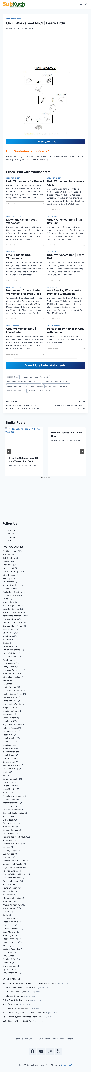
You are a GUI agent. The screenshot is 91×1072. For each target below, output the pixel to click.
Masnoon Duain (10, 769)
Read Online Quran (11, 1004)
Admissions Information (13, 616)
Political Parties (9, 884)
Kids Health (8, 714)
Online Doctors (9, 718)
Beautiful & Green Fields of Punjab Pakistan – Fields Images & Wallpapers (23, 405)
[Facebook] (32, 1051)
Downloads (8, 588)
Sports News (8, 816)
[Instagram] (50, 1051)
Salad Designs (9, 582)
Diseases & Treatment (12, 690)
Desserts (7, 561)
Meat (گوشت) (8, 568)
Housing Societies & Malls (14, 837)
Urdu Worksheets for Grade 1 (25, 181)
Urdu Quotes (8, 956)
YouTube (10, 534)
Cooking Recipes (10, 551)
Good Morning (9, 932)
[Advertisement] (45, 48)
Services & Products (12, 844)
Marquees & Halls (10, 731)
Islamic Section (9, 738)
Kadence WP (66, 1065)
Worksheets (8, 646)
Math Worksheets (10, 653)
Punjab (6, 912)
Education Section (11, 609)
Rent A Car (7, 840)
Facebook (10, 530)
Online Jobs (8, 782)
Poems (6, 639)
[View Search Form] (86, 4)
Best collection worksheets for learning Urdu (23, 381)
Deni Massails (9, 741)
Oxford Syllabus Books (13, 622)
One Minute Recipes (12, 571)
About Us (19, 1039)
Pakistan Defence (10, 871)
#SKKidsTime (12, 377)
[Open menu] (81, 4)
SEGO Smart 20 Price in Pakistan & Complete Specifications (29, 983)
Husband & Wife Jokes (13, 673)
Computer (7, 963)
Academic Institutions (12, 612)
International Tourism (12, 898)
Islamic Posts (8, 755)
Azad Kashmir (9, 891)
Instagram (10, 537)
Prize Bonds (8, 925)
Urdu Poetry (8, 952)
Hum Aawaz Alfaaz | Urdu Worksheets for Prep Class (23, 292)
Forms (5, 599)
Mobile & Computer (11, 810)
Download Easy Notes (12, 626)
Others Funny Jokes (11, 677)
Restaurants (8, 735)
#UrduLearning (26, 377)
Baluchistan (8, 895)
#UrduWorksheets (42, 377)
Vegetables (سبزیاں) (11, 585)
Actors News (8, 792)
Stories (6, 643)
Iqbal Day (7, 946)
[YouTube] (41, 1051)
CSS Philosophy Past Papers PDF (17, 1021)
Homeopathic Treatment (13, 704)
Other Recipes (9, 575)
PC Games (7, 684)
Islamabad (7, 901)
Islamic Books (9, 748)
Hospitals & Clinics (11, 707)
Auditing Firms (9, 827)
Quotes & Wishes (10, 929)
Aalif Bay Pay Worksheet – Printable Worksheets (64, 292)
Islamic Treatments (11, 711)
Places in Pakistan (11, 881)
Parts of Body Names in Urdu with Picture (66, 330)
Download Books (10, 619)
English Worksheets (11, 650)
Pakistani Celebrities (12, 878)
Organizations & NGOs (13, 867)
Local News (8, 806)
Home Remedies (10, 701)
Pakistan (6, 857)
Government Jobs (11, 779)
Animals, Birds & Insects (13, 796)
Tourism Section (10, 888)
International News (11, 803)
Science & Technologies (13, 813)
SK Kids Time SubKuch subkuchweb (56, 381)
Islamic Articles (9, 745)
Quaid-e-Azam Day (11, 949)
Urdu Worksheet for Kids (16, 391)
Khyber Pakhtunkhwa (12, 905)
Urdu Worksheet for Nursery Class (65, 183)
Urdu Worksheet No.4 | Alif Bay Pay (64, 221)
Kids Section (8, 629)
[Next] (82, 451)
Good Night (8, 935)
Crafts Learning (9, 966)
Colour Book (8, 633)
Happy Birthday (10, 939)
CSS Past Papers (10, 595)
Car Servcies (8, 833)
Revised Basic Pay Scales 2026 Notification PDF (24, 1012)
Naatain (6, 772)
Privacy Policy (58, 1039)
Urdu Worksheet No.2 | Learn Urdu (21, 330)
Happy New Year (10, 942)
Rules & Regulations (11, 605)
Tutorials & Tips (9, 959)
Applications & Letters (12, 592)
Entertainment (9, 663)
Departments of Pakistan (14, 861)
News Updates (9, 789)
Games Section (9, 680)
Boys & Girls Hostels (12, 724)
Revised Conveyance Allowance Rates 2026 (22, 1017)
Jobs (5, 775)
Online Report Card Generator (16, 1000)
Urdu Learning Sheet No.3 (17, 386)
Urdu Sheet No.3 (36, 386)
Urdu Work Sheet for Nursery (56, 386)
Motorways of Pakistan (13, 864)
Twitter (9, 540)
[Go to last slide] (9, 451)
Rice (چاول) (7, 578)
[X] (58, 1051)
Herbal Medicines (10, 697)
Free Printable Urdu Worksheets (18, 256)
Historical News (10, 799)
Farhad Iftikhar (13, 28)
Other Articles (9, 823)
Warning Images (10, 850)
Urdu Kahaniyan (10, 973)
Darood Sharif (9, 762)
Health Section (9, 687)
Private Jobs (8, 786)
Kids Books (8, 636)
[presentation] (24, 440)
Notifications (8, 602)
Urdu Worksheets (13, 19)
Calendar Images (10, 830)
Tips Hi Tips (8, 969)
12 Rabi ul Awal (9, 758)
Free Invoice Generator (13, 996)
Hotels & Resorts (10, 728)
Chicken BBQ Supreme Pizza (15, 1008)
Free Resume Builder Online (15, 992)
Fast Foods (8, 565)
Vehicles (6, 847)
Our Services (8, 854)
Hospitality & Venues (12, 721)
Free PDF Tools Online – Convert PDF (19, 988)
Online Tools (8, 820)
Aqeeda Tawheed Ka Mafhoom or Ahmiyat (70, 405)
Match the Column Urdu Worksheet (21, 221)
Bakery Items (8, 554)
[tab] (41, 477)
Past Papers (8, 660)
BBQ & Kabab (9, 558)
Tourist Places (9, 918)
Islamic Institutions (11, 752)
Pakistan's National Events (14, 874)
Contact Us (71, 1039)
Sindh (5, 915)
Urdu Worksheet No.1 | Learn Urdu (65, 256)
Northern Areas (9, 908)
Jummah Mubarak (11, 765)
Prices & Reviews (10, 922)
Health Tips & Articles (12, 694)
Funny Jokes (8, 667)
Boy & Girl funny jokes (12, 670)
